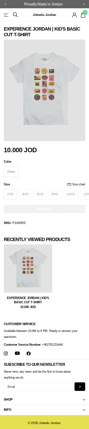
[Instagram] (6, 354)
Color (7, 161)
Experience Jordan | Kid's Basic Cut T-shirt (28, 300)
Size (44, 184)
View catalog (6, 15)
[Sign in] (74, 15)
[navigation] (5, 4)
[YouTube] (17, 353)
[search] (15, 14)
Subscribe (80, 386)
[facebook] (29, 354)
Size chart (78, 184)
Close (44, 400)
